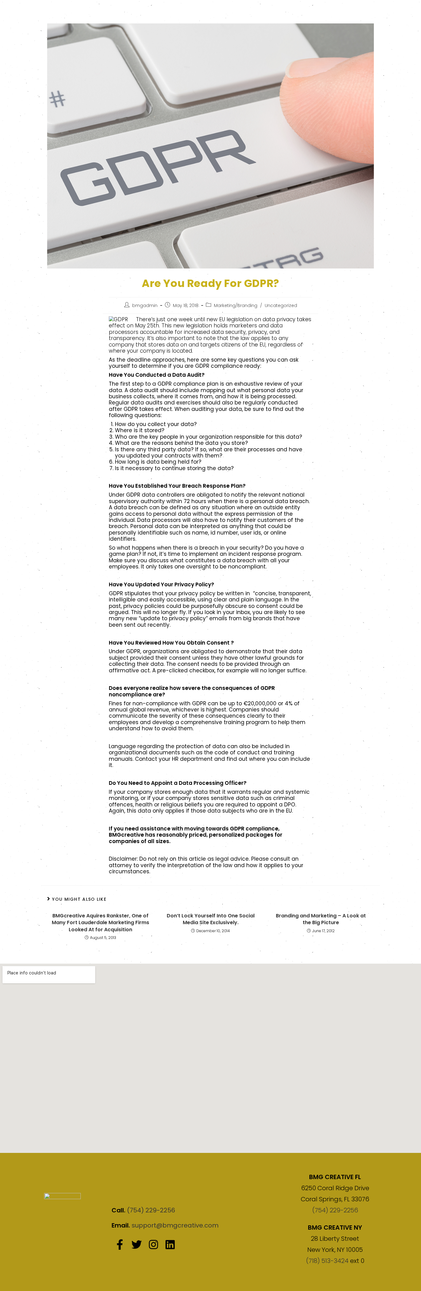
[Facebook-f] (120, 1244)
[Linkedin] (170, 1244)
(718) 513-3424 (327, 1260)
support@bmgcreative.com (175, 1225)
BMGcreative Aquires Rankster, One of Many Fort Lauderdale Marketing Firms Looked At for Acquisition (100, 922)
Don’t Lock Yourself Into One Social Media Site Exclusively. (211, 919)
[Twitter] (136, 1244)
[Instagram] (153, 1244)
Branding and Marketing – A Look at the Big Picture (321, 919)
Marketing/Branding (235, 305)
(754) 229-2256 (151, 1210)
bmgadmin (144, 305)
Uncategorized (281, 305)
